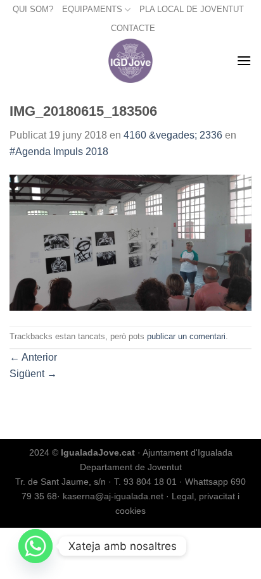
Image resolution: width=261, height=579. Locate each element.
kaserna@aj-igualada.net (113, 496)
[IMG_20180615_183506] (130, 242)
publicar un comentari (186, 336)
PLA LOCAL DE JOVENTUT (191, 9)
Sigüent (33, 373)
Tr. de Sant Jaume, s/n (60, 481)
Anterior (33, 357)
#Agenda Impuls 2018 (59, 151)
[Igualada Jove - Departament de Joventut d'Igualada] (131, 61)
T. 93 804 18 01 (145, 481)
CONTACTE (133, 28)
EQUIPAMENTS (92, 9)
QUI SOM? (33, 9)
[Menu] (243, 60)
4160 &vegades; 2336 (173, 135)
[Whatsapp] (35, 546)
